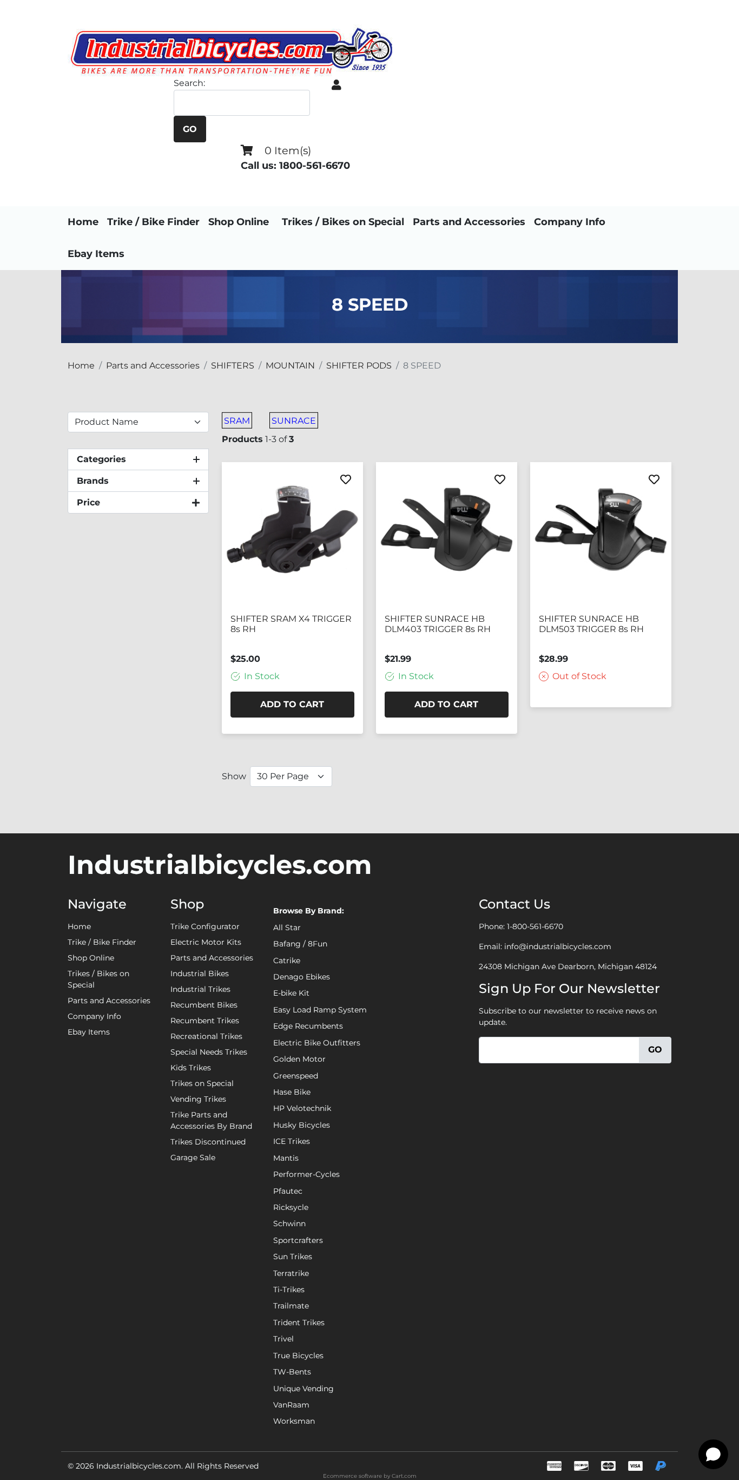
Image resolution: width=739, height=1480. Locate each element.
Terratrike (291, 1273)
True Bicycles (298, 1355)
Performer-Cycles (306, 1174)
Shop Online (238, 222)
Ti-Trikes (289, 1289)
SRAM (237, 421)
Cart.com (404, 1475)
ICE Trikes (291, 1141)
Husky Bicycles (301, 1125)
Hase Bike (292, 1092)
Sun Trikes (292, 1256)
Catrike (286, 960)
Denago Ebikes (301, 977)
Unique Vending (303, 1388)
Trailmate (291, 1306)
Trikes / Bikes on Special (343, 222)
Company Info (569, 222)
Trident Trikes (299, 1322)
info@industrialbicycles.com (557, 946)
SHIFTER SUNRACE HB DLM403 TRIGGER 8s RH (438, 624)
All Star (287, 927)
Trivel (283, 1339)
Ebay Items (96, 254)
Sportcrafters (298, 1240)
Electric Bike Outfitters (316, 1043)
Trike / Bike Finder (153, 222)
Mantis (286, 1158)
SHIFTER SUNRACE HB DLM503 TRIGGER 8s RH (591, 624)
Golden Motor (299, 1059)
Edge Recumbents (308, 1026)
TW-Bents (292, 1372)
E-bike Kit (291, 993)
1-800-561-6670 (535, 926)
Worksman (294, 1421)
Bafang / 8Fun (300, 944)
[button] (336, 84)
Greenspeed (295, 1076)
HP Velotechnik (302, 1108)
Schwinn (289, 1223)
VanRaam (291, 1405)
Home (83, 222)
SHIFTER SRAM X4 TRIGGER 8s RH (291, 624)
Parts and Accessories (469, 222)
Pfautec (287, 1191)
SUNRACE (294, 421)
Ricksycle (290, 1207)
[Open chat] (713, 1454)
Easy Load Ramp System (320, 1010)
